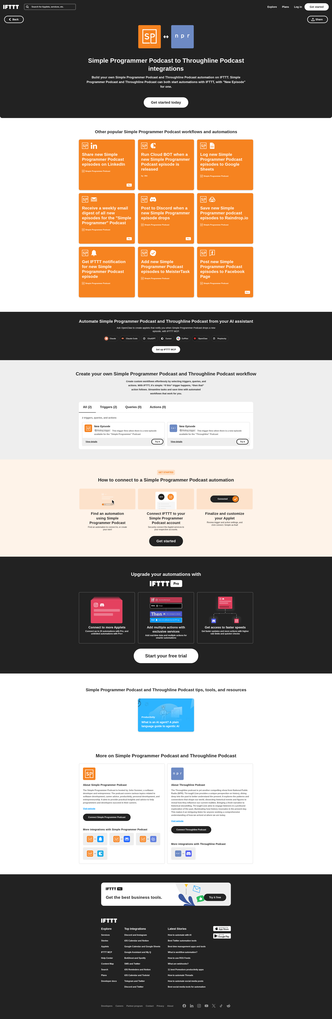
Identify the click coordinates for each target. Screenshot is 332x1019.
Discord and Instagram (135, 935)
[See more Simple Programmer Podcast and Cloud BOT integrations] (95, 853)
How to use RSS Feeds (179, 958)
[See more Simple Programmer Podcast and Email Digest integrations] (121, 839)
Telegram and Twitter (134, 981)
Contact (150, 1006)
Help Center (107, 958)
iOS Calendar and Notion (136, 941)
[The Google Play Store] (222, 936)
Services (105, 935)
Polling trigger (103, 430)
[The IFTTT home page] (11, 7)
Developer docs (109, 981)
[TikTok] (221, 1006)
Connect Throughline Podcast (191, 830)
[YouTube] (206, 1006)
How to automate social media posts (185, 981)
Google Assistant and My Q (137, 952)
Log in (298, 7)
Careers (119, 1006)
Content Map (107, 964)
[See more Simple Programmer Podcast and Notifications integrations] (95, 839)
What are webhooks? (178, 964)
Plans (285, 7)
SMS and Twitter (132, 964)
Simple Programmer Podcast (130, 60)
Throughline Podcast (213, 60)
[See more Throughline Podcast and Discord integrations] (183, 853)
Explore (272, 7)
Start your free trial (166, 655)
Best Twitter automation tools (182, 941)
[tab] (87, 407)
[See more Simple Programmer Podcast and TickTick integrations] (148, 839)
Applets (105, 946)
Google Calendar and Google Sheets (142, 946)
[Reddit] (228, 1006)
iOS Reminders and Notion (137, 969)
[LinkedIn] (191, 1006)
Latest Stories (177, 928)
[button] (166, 541)
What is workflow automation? (182, 952)
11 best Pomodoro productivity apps (186, 969)
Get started (317, 6)
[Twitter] (213, 1006)
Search (104, 969)
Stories (104, 941)
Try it (157, 442)
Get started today (166, 102)
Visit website (89, 809)
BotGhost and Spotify (135, 958)
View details (91, 441)
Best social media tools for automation (187, 987)
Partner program (134, 1006)
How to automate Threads (180, 975)
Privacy (160, 1006)
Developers (106, 1006)
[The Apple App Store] (222, 929)
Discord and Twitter (133, 987)
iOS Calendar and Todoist (137, 975)
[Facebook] (184, 1006)
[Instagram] (199, 1006)
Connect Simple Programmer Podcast (106, 817)
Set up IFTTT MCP (166, 349)
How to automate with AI (179, 935)
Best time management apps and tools (187, 946)
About (170, 1006)
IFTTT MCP (106, 952)
